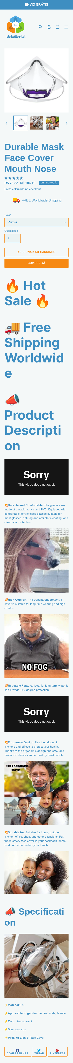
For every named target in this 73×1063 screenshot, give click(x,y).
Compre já (36, 263)
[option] (21, 123)
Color (7, 214)
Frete (7, 189)
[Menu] (66, 26)
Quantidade (11, 230)
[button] (14, 178)
